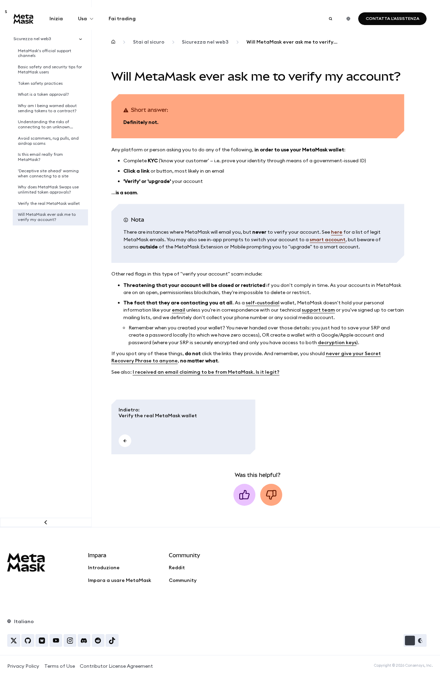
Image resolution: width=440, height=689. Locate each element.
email (178, 310)
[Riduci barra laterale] (46, 522)
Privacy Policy (23, 666)
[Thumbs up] (244, 495)
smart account (327, 239)
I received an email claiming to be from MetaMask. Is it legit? (206, 372)
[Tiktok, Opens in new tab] (112, 640)
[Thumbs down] (271, 495)
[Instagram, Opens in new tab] (70, 640)
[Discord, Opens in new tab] (84, 640)
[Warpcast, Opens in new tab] (41, 640)
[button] (415, 640)
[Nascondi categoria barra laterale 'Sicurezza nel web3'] (82, 39)
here (336, 232)
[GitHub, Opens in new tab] (27, 640)
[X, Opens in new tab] (13, 640)
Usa (82, 18)
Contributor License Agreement (116, 666)
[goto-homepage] (23, 19)
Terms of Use (59, 666)
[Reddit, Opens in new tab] (98, 640)
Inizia (56, 18)
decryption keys (337, 342)
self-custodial (262, 303)
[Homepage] (113, 42)
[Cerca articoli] (330, 18)
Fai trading (122, 18)
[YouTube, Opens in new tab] (56, 640)
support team (318, 310)
